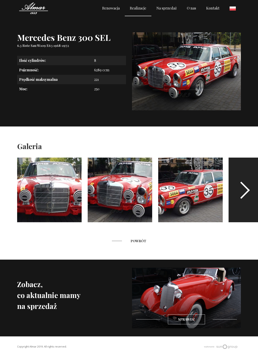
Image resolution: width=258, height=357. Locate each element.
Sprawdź (186, 319)
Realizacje (138, 8)
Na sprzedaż (166, 8)
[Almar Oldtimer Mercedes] (33, 8)
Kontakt (213, 8)
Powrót (138, 241)
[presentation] (243, 190)
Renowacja (111, 8)
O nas (191, 8)
